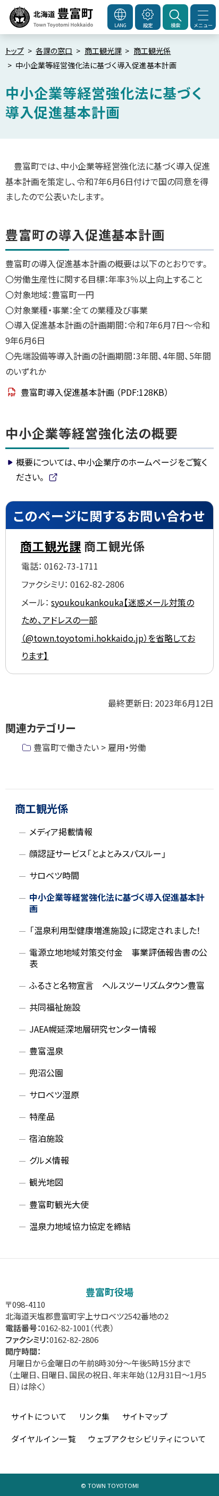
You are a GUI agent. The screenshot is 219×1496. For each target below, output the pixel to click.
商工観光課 (103, 50)
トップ (14, 50)
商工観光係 (152, 50)
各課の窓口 (54, 50)
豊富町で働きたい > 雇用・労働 (89, 747)
